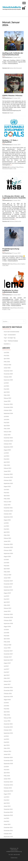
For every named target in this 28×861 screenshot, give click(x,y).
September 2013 (8, 791)
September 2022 (8, 483)
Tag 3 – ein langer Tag (9, 337)
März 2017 (7, 678)
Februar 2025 (7, 398)
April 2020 (7, 568)
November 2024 (8, 407)
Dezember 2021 (8, 507)
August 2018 (7, 626)
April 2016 (7, 711)
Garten (11, 68)
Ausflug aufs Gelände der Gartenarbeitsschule (12, 54)
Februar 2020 (7, 574)
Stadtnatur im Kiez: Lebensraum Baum (10, 291)
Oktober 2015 (8, 730)
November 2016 (8, 690)
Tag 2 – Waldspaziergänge (11, 340)
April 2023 (7, 462)
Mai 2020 (6, 565)
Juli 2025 (6, 383)
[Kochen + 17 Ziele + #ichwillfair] (14, 128)
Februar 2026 (7, 364)
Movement (19, 68)
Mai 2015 (6, 742)
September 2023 (8, 447)
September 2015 (8, 733)
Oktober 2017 (8, 657)
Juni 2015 (6, 739)
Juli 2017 (6, 666)
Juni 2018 (6, 632)
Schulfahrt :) (7, 344)
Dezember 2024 (8, 404)
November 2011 (8, 830)
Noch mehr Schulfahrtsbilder (11, 331)
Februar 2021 (7, 538)
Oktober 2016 (8, 693)
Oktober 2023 (8, 444)
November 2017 (8, 654)
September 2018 (8, 623)
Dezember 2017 (8, 651)
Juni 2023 (6, 456)
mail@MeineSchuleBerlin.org (14, 851)
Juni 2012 (6, 818)
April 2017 (7, 675)
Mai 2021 (6, 529)
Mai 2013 (6, 800)
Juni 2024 (6, 419)
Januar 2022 (7, 504)
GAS (14, 68)
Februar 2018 (7, 644)
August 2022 (7, 486)
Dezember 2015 (8, 724)
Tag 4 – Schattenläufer (10, 334)
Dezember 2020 (8, 544)
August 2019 (7, 593)
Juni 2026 (6, 352)
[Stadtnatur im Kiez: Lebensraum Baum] (14, 279)
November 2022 (8, 477)
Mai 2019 (6, 599)
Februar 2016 (7, 718)
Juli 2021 (6, 523)
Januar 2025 (7, 401)
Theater (11, 113)
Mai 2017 (6, 672)
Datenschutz (14, 857)
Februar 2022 (7, 501)
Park (19, 264)
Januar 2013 (7, 806)
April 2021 (7, 532)
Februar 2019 (7, 608)
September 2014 (8, 763)
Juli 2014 (6, 766)
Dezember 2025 (8, 370)
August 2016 (7, 699)
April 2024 (7, 425)
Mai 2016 (6, 708)
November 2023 (8, 440)
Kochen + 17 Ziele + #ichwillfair (10, 141)
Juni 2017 (6, 669)
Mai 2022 (6, 492)
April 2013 (7, 803)
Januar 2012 (7, 824)
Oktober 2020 (8, 550)
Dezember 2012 (8, 809)
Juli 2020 (6, 559)
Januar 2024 (7, 434)
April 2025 (7, 392)
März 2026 (7, 361)
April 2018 (7, 638)
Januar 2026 (7, 367)
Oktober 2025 (8, 377)
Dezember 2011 (8, 827)
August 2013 (7, 794)
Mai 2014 (6, 769)
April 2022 (7, 495)
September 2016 (8, 696)
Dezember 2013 (8, 781)
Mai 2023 (6, 459)
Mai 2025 (6, 389)
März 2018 (7, 641)
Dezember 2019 (8, 581)
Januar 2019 (7, 611)
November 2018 (8, 617)
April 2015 (7, 745)
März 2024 (7, 428)
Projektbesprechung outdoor (10, 249)
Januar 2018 (7, 648)
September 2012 (8, 815)
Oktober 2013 (8, 788)
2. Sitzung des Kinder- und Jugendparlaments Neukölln (14, 197)
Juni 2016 (6, 705)
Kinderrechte (18, 221)
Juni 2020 (6, 562)
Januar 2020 (7, 577)
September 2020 (8, 553)
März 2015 (7, 748)
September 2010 (8, 836)
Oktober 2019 (8, 587)
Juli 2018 (6, 629)
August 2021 (7, 520)
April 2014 (7, 772)
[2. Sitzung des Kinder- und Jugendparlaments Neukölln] (14, 183)
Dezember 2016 (8, 687)
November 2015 (8, 727)
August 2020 (7, 556)
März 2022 (7, 498)
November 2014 (8, 760)
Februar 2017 (7, 681)
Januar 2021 (7, 541)
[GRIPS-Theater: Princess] (14, 83)
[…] (11, 164)
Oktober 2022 (8, 480)
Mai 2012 (6, 821)
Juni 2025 (6, 386)
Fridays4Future (19, 167)
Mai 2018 (6, 635)
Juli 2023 (6, 453)
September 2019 (8, 590)
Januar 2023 (7, 471)
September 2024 (8, 413)
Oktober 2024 (8, 410)
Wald (7, 265)
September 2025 (8, 380)
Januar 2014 (7, 778)
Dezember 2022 (8, 474)
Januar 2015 (7, 754)
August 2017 (7, 663)
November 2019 (8, 584)
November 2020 (8, 547)
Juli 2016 (6, 702)
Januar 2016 (7, 721)
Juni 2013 (6, 797)
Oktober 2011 (8, 833)
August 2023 (7, 450)
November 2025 (8, 373)
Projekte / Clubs (12, 168)
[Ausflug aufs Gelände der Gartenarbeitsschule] (14, 40)
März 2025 (7, 395)
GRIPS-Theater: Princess (12, 95)
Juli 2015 (6, 736)
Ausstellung (12, 167)
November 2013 (8, 785)
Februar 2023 (7, 468)
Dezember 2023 (8, 437)
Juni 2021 (6, 526)
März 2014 (7, 775)
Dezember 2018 (8, 614)
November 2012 (8, 812)
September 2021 (8, 517)
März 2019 (7, 605)
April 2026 (7, 358)
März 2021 (7, 535)
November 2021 (8, 510)
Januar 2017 (7, 684)
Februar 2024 (7, 431)
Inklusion (11, 221)
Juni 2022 (6, 489)
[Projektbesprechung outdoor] (14, 236)
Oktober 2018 (8, 620)
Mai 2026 (6, 355)
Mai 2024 (6, 422)
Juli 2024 (6, 416)
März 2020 (7, 571)
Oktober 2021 (8, 514)
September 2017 (8, 660)
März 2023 (7, 465)
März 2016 (7, 714)
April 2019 (7, 602)
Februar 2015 (7, 751)
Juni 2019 (6, 596)
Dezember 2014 (8, 757)
